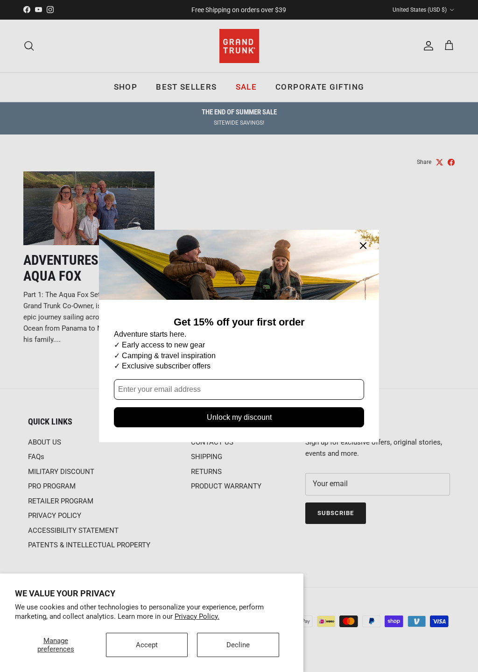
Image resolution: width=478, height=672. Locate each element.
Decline (238, 645)
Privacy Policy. (197, 616)
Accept (147, 645)
